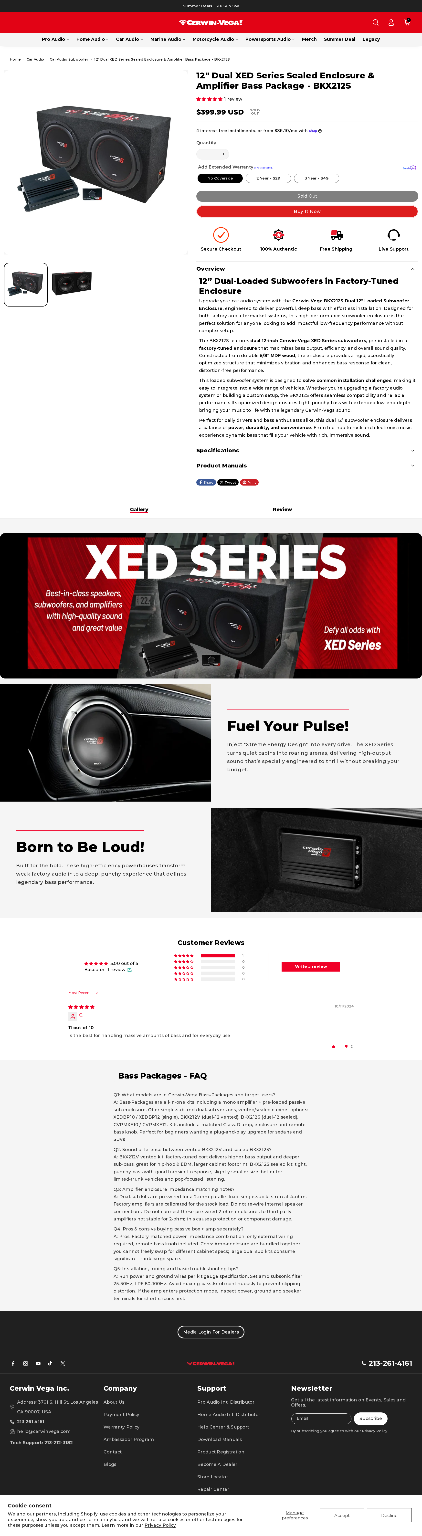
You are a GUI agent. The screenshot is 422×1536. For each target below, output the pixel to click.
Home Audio (90, 39)
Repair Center (213, 1489)
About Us (114, 1402)
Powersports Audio (268, 39)
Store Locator (212, 1476)
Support (211, 1388)
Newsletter (312, 1388)
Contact (113, 1451)
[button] (375, 22)
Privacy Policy (160, 1525)
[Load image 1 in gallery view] (26, 285)
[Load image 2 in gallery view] (72, 285)
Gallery (139, 509)
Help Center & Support (223, 1427)
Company (120, 1388)
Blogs (110, 1464)
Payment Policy (121, 1414)
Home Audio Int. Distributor (228, 1414)
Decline (389, 1515)
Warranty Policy (122, 1427)
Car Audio (127, 39)
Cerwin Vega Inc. (39, 1388)
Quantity (206, 143)
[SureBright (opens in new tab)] (409, 167)
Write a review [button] (311, 966)
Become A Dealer (217, 1464)
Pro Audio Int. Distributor (225, 1402)
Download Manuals (219, 1439)
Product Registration (220, 1451)
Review (282, 509)
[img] (81, 1006)
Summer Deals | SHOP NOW (211, 6)
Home (15, 59)
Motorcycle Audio (213, 39)
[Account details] (391, 22)
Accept (342, 1515)
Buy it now (307, 211)
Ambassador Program (129, 1439)
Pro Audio (53, 39)
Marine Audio (165, 39)
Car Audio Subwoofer (69, 59)
